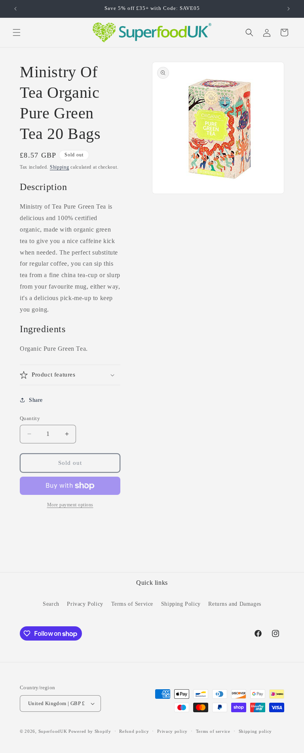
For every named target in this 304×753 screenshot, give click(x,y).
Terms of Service (132, 604)
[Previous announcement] (15, 8)
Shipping (59, 167)
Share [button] (36, 400)
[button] (16, 32)
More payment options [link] (70, 505)
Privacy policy (172, 731)
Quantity (30, 418)
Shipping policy (255, 731)
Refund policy (134, 731)
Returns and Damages (234, 604)
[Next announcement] (288, 8)
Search (51, 604)
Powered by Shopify (89, 731)
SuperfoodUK (52, 731)
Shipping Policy (181, 604)
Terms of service (213, 731)
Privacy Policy (85, 604)
